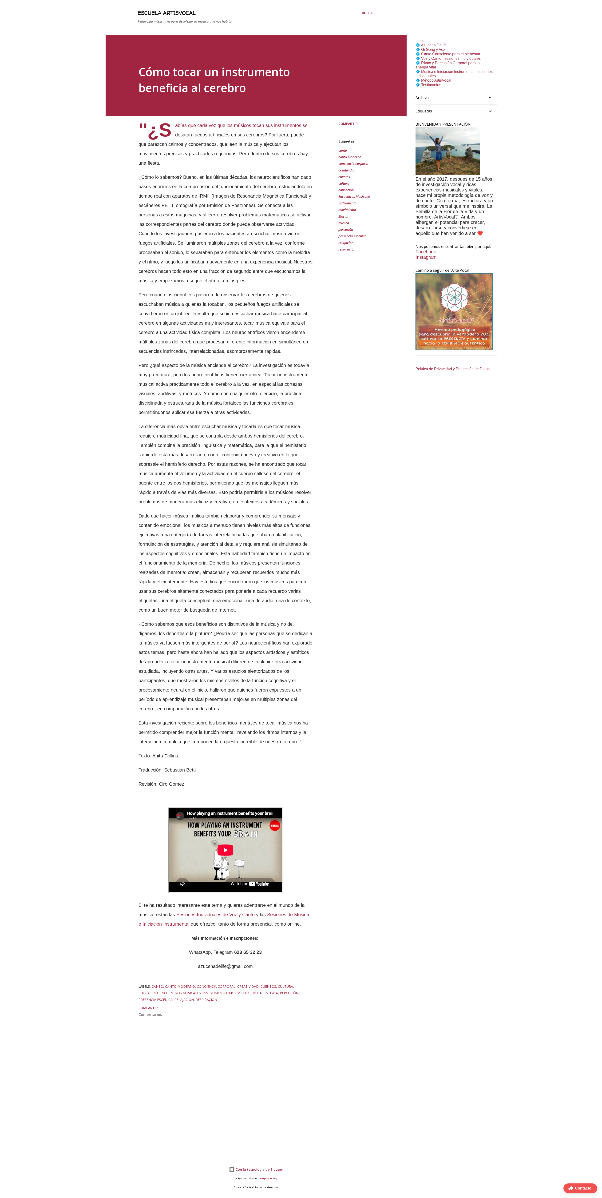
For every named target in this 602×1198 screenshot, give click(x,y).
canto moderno (349, 157)
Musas (343, 216)
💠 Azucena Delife (431, 45)
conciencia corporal (353, 163)
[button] (580, 1188)
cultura (343, 183)
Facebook (426, 251)
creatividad (346, 170)
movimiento (347, 209)
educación (346, 190)
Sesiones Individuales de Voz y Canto (215, 914)
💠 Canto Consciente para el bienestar (448, 54)
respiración (346, 249)
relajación (345, 242)
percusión (345, 229)
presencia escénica (352, 236)
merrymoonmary (268, 1178)
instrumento (347, 203)
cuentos (344, 177)
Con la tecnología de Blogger (259, 1169)
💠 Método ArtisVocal (433, 80)
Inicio (420, 41)
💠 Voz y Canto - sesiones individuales (448, 58)
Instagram (426, 257)
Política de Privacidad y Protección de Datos (453, 369)
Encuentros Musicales (354, 196)
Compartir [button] (348, 123)
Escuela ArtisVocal (166, 12)
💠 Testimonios (428, 85)
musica (343, 223)
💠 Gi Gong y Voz (430, 50)
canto (342, 150)
